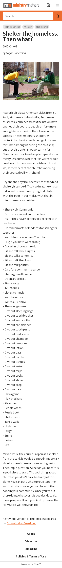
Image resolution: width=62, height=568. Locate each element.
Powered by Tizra (31, 564)
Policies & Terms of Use (31, 556)
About (31, 533)
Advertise (31, 541)
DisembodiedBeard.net (21, 523)
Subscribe (31, 549)
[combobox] (28, 16)
